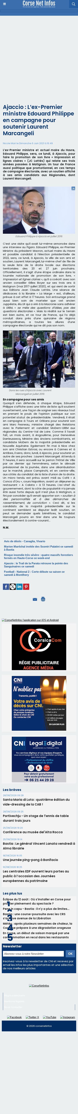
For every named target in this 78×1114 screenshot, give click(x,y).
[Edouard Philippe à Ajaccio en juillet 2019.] (39, 188)
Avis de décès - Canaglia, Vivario (24, 541)
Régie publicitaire (14, 995)
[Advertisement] (39, 57)
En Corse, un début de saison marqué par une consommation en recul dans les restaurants (36, 935)
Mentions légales (14, 1001)
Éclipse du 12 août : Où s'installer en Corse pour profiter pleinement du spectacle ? (37, 901)
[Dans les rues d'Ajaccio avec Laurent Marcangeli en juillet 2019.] (39, 332)
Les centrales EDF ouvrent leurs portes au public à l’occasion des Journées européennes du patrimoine (36, 876)
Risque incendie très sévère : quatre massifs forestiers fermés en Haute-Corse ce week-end (38, 556)
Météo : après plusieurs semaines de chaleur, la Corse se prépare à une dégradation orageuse (37, 926)
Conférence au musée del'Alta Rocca (33, 832)
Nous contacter (13, 1007)
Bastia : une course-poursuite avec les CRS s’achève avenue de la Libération (34, 916)
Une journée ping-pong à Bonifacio (30, 860)
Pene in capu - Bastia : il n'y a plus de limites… (36, 909)
